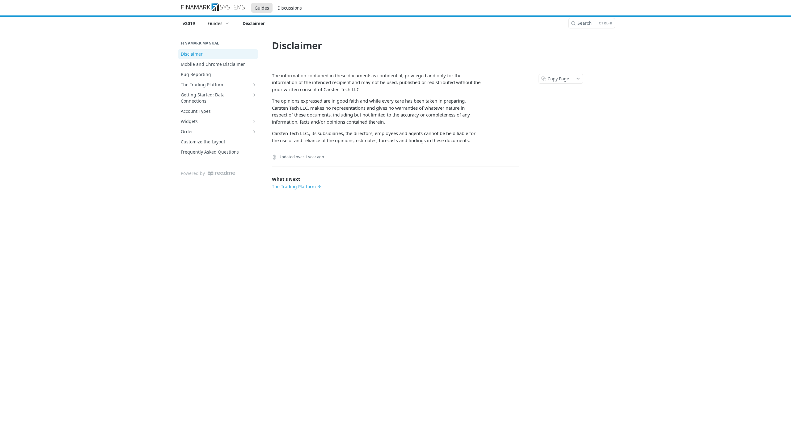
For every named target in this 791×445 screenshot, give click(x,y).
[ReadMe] (221, 173)
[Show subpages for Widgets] (254, 121)
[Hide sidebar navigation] (261, 118)
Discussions (289, 8)
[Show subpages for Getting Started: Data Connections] (254, 94)
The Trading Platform (294, 186)
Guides (262, 8)
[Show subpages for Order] (254, 131)
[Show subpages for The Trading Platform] (254, 84)
